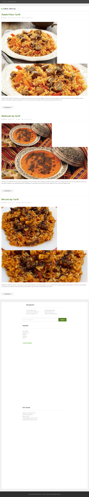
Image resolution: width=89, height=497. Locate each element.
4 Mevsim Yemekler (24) (50, 313)
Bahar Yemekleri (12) (31, 313)
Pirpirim (5, 17)
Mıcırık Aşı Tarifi (10, 199)
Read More (7, 107)
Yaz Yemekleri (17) (31, 310)
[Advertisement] (36, 377)
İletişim (24, 334)
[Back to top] (83, 493)
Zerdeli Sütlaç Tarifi (28, 414)
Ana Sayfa (25, 331)
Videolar (25, 336)
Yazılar (24, 338)
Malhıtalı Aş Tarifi (10, 115)
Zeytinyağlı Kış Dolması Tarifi (30, 418)
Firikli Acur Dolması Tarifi (29, 413)
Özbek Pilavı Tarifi (10, 14)
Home (5, 1)
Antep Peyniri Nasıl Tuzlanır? (30, 419)
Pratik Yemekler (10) (49, 310)
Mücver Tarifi (26, 416)
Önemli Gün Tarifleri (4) (32, 312)
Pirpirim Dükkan (27, 343)
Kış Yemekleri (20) (49, 312)
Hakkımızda (26, 333)
